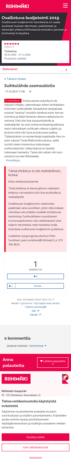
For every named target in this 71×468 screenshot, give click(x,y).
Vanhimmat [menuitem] (36, 345)
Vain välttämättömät (35, 447)
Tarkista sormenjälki (36, 306)
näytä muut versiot (49, 303)
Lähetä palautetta (55, 363)
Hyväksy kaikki (35, 437)
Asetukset (35, 457)
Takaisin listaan (16, 79)
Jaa (34, 310)
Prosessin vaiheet (15, 58)
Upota (34, 314)
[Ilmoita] (30, 91)
